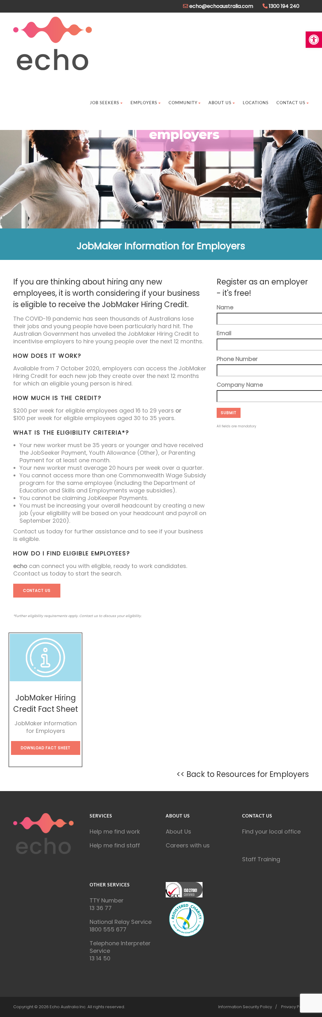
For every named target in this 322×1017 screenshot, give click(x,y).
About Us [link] (219, 103)
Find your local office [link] (271, 831)
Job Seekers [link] (104, 103)
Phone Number (237, 359)
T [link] (91, 900)
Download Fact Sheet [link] (45, 747)
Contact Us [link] (290, 103)
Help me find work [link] (115, 831)
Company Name (240, 385)
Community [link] (183, 103)
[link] (314, 39)
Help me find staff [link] (115, 845)
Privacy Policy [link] (295, 1007)
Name (225, 307)
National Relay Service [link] (121, 922)
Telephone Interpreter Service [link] (120, 947)
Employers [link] (143, 103)
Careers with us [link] (188, 845)
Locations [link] (256, 103)
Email (224, 333)
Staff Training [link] (261, 859)
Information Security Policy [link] (245, 1007)
